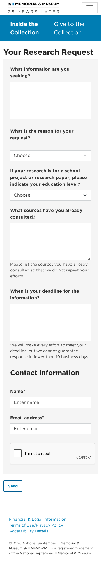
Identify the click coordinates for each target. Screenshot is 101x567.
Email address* (27, 417)
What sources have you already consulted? (46, 214)
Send (13, 486)
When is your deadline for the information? (44, 295)
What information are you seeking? (40, 72)
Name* (17, 391)
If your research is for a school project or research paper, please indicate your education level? (48, 177)
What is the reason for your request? (42, 134)
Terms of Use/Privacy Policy (36, 525)
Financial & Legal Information (37, 519)
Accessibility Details (28, 531)
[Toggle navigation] (90, 7)
